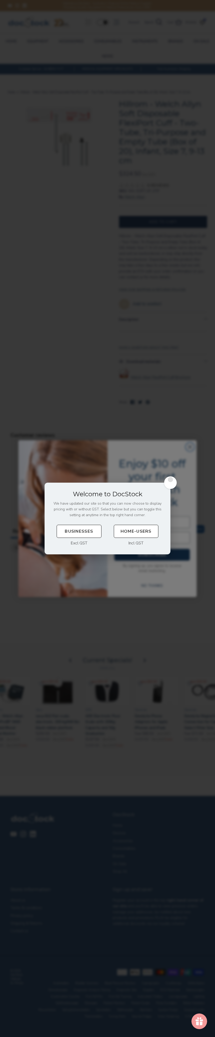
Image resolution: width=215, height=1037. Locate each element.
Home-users (136, 531)
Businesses (79, 531)
